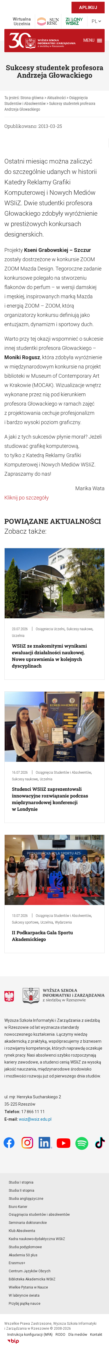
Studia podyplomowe (25, 1247)
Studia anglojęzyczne (26, 1199)
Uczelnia (18, 635)
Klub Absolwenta (22, 1231)
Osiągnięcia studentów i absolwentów (39, 1215)
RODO (60, 1335)
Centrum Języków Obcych (30, 1271)
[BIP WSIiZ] (13, 1341)
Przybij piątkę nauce (24, 1304)
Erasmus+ (17, 1263)
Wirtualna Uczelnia (22, 21)
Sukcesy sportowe (25, 922)
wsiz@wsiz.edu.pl (35, 1119)
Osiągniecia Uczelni (50, 629)
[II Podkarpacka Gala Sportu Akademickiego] (54, 870)
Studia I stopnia (21, 1182)
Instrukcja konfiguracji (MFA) (30, 1335)
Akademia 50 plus (23, 1255)
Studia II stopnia (21, 1191)
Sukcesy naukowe (79, 629)
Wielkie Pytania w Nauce (28, 1287)
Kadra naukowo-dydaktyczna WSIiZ (37, 1239)
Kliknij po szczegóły (26, 498)
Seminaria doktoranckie (28, 1223)
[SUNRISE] (48, 21)
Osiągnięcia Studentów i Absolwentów (63, 772)
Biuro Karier (18, 1207)
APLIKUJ (88, 7)
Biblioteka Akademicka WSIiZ (32, 1279)
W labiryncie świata (24, 1295)
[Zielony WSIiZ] (74, 21)
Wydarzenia (63, 922)
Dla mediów (77, 1335)
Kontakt (96, 1335)
